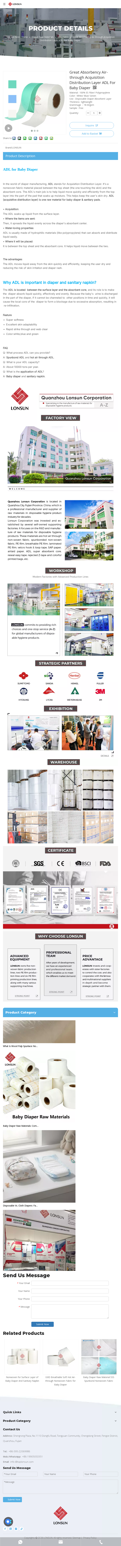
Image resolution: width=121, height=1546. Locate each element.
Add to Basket (90, 133)
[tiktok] (22, 1529)
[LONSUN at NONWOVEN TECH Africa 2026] (39, 1270)
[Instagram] (16, 1529)
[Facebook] (5, 1529)
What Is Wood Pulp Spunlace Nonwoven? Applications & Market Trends (21, 1035)
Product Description (20, 156)
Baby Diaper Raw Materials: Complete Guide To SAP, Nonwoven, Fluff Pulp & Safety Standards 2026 (21, 1115)
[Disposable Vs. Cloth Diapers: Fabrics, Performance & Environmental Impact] (39, 1191)
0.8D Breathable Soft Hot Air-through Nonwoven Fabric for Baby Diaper (60, 1381)
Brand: (8, 147)
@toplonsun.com (24, 1461)
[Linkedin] (11, 1529)
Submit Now (42, 1324)
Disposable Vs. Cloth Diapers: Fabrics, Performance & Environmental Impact (21, 1194)
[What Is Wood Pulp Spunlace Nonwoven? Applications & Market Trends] (39, 1031)
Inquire (89, 125)
